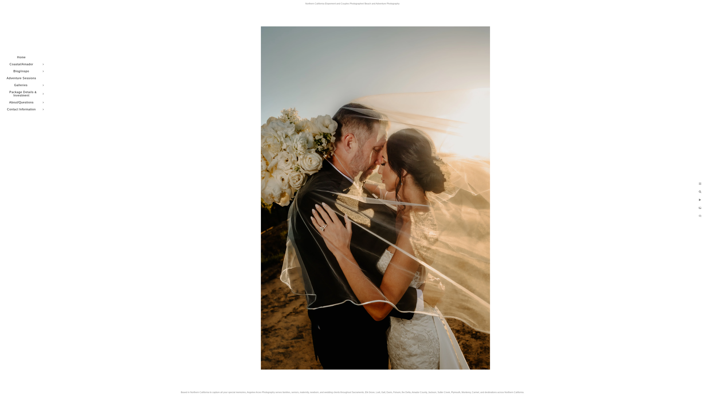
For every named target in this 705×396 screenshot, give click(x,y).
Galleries (21, 85)
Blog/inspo (21, 71)
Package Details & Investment (23, 94)
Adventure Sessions (21, 78)
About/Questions (21, 102)
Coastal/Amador (21, 64)
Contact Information (21, 109)
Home (21, 57)
